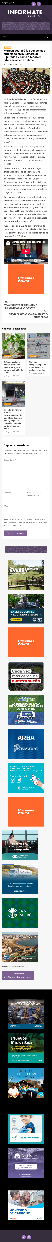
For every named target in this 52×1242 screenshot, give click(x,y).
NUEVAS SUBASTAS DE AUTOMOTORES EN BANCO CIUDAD (28, 314)
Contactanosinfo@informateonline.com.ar (18, 975)
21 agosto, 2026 (10, 376)
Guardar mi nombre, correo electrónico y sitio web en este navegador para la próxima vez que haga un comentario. (25, 522)
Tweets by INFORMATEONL (13, 966)
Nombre (8, 493)
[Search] (47, 37)
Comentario (10, 460)
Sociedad (7, 47)
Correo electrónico (33, 494)
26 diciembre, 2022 (12, 64)
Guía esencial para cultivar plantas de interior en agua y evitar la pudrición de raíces (13, 367)
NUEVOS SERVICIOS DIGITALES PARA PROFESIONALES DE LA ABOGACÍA (20, 305)
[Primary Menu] (4, 37)
